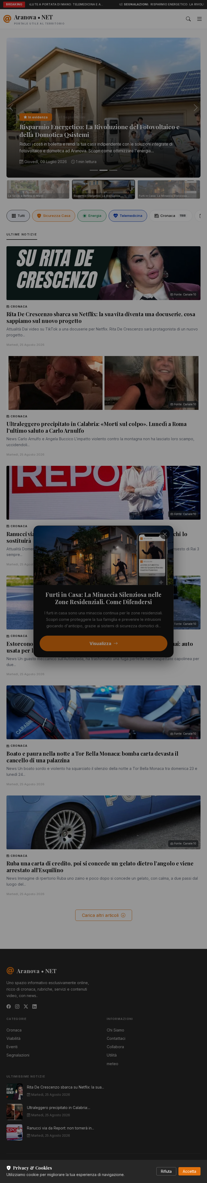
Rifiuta (166, 1171)
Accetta (189, 1171)
